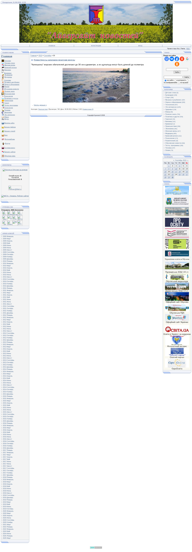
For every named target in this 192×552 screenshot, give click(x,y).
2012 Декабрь (8, 340)
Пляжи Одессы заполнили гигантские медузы (54, 60)
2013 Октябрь (8, 362)
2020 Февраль (8, 511)
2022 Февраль (8, 529)
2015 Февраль (8, 398)
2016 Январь (8, 423)
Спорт (167, 97)
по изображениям (170, 82)
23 (172, 174)
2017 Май (6, 459)
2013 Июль (7, 356)
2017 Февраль (8, 452)
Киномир (168, 121)
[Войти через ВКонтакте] (172, 59)
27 (187, 174)
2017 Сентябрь (8, 468)
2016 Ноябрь (8, 446)
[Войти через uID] (166, 59)
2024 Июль (7, 533)
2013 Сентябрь (8, 360)
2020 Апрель (7, 515)
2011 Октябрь (8, 308)
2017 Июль (7, 464)
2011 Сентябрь (8, 306)
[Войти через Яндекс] (182, 59)
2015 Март (7, 401)
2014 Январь (8, 369)
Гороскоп (168, 119)
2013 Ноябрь (8, 365)
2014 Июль (7, 383)
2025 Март (7, 538)
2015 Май (6, 405)
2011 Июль (7, 302)
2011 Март (7, 293)
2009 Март (7, 239)
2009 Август (7, 250)
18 (180, 171)
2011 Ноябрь (7, 311)
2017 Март (7, 455)
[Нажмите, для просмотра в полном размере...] (96, 102)
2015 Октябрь (8, 416)
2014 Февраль (8, 371)
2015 (40, 55)
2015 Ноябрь (8, 419)
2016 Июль (7, 437)
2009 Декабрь (8, 259)
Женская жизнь (171, 131)
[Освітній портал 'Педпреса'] (177, 226)
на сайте (170, 80)
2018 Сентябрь (8, 495)
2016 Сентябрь (8, 441)
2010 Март (7, 266)
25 (180, 174)
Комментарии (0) (88, 109)
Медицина (169, 133)
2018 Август (7, 493)
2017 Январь (8, 450)
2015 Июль (7, 410)
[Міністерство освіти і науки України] (177, 190)
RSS (188, 48)
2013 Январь (8, 342)
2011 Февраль (8, 290)
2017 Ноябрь (8, 473)
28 (165, 177)
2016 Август (7, 439)
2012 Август (7, 331)
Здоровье (7, 80)
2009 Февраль (8, 236)
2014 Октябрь (8, 389)
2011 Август (7, 304)
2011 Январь (7, 288)
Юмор (167, 112)
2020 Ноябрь (8, 522)
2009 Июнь (7, 245)
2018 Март (7, 482)
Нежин (167, 150)
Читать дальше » (40, 105)
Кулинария (169, 95)
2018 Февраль (8, 479)
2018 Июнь (7, 488)
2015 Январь (8, 396)
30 (172, 177)
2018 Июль (7, 491)
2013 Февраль (8, 344)
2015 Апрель (7, 403)
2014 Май (6, 378)
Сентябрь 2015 (180, 160)
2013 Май (6, 351)
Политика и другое (172, 117)
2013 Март (7, 347)
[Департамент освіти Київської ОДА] (177, 205)
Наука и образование (173, 102)
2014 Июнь (7, 380)
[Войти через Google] (187, 58)
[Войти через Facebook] (177, 59)
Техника (168, 148)
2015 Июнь (7, 407)
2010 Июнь (7, 272)
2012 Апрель (7, 322)
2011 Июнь (7, 299)
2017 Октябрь (8, 470)
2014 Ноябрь (8, 392)
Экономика (169, 129)
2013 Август (7, 358)
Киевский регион (171, 136)
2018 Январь (8, 477)
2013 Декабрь (8, 367)
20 (187, 171)
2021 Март (7, 524)
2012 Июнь (7, 326)
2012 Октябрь (8, 335)
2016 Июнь (7, 434)
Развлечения (170, 141)
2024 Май (6, 531)
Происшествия (43, 109)
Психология (169, 138)
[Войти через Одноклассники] (177, 64)
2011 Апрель (7, 295)
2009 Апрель (7, 241)
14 (165, 171)
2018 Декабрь (8, 497)
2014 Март (7, 374)
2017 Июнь (7, 461)
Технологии (169, 105)
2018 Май (6, 486)
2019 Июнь (7, 506)
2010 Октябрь (8, 281)
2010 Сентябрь (8, 279)
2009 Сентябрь (8, 252)
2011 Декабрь (8, 313)
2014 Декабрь (8, 394)
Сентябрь (47, 55)
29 (169, 177)
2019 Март (7, 502)
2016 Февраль (8, 425)
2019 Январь (8, 500)
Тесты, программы (172, 145)
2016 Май (6, 432)
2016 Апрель (7, 430)
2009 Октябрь (8, 254)
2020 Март (7, 513)
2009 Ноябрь (8, 257)
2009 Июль (7, 248)
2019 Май (6, 504)
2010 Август (7, 277)
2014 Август (7, 385)
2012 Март (7, 320)
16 (172, 171)
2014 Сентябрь (8, 387)
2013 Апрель (7, 349)
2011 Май (6, 297)
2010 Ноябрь (8, 284)
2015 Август (7, 412)
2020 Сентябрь (8, 520)
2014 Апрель (7, 376)
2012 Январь (8, 315)
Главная (52, 46)
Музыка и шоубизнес (173, 100)
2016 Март (7, 428)
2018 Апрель (7, 484)
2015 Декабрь (8, 421)
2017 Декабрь (8, 475)
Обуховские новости (173, 143)
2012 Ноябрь (8, 338)
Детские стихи (9, 63)
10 (176, 169)
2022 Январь (8, 527)
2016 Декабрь (8, 448)
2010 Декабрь (8, 286)
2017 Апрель (7, 457)
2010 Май (6, 270)
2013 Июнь (7, 353)
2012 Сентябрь (8, 333)
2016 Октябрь (8, 443)
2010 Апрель (7, 268)
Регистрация (96, 46)
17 (176, 171)
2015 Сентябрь (8, 414)
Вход (140, 46)
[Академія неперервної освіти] (177, 215)
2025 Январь (8, 536)
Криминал (7, 73)
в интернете (181, 80)
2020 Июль (7, 518)
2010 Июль (7, 275)
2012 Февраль (8, 317)
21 (165, 174)
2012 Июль (7, 329)
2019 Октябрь (8, 509)
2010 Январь (8, 261)
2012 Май (6, 324)
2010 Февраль (8, 263)
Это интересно (171, 107)
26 (183, 174)
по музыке (184, 82)
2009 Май (6, 243)
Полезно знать (170, 114)
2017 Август (7, 466)
